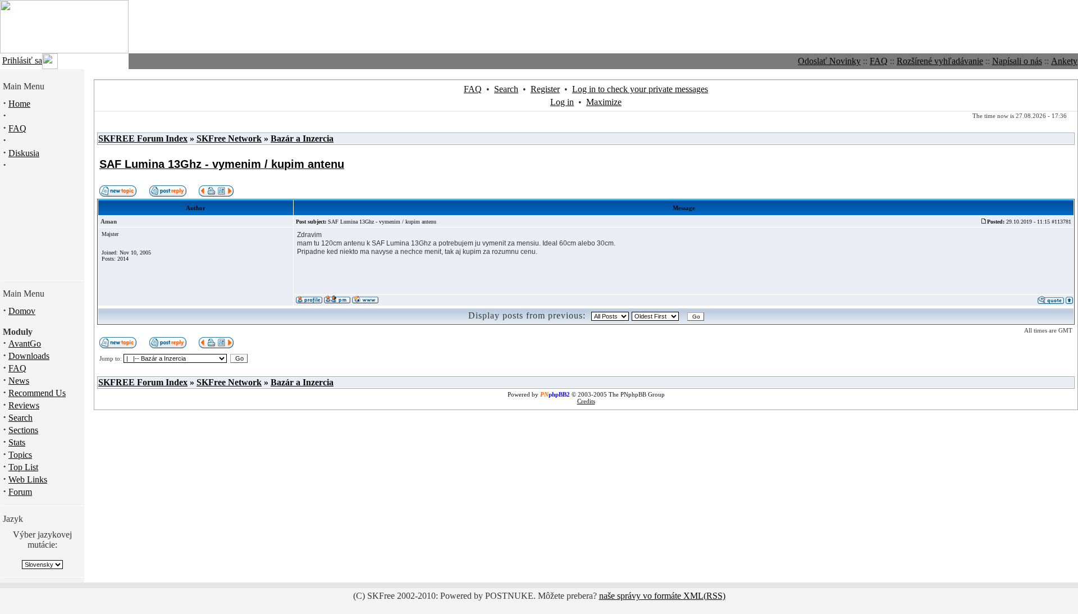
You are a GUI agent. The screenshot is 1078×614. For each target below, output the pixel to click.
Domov (21, 311)
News (18, 380)
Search (20, 417)
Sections (23, 430)
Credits (586, 401)
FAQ (879, 61)
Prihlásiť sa (22, 60)
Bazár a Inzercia (302, 138)
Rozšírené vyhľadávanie (940, 61)
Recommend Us (37, 393)
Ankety (1064, 61)
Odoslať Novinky (829, 61)
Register (545, 89)
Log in (562, 102)
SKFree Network (229, 138)
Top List (23, 467)
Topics (20, 455)
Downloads (28, 356)
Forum (20, 492)
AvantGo (24, 343)
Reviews (23, 405)
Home (19, 103)
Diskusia (23, 153)
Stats (16, 442)
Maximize (604, 102)
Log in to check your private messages (640, 89)
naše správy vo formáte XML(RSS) (662, 596)
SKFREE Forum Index (143, 138)
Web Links (27, 479)
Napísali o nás (1017, 61)
